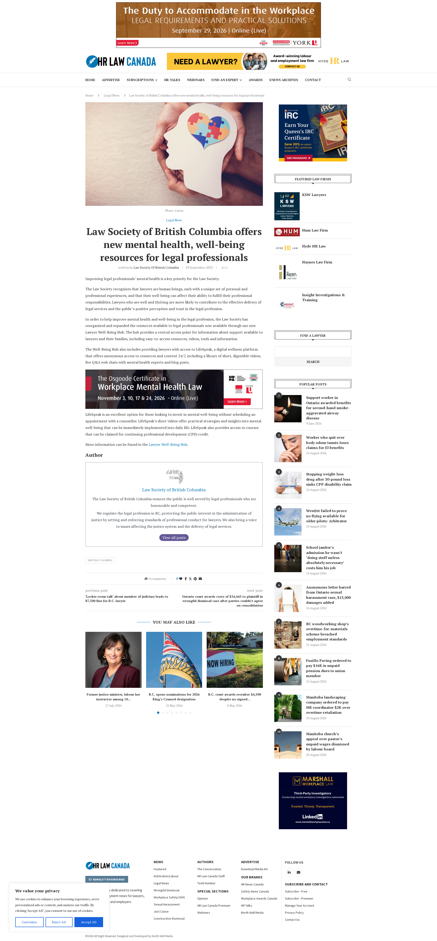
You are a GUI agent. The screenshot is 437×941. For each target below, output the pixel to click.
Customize (29, 922)
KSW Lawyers (314, 194)
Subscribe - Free (296, 891)
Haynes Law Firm (317, 262)
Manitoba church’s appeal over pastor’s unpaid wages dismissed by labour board (327, 741)
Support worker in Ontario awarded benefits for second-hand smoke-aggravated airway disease (328, 408)
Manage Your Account (299, 905)
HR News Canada (252, 884)
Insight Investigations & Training (323, 297)
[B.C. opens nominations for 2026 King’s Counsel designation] (174, 660)
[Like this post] (180, 578)
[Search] (349, 80)
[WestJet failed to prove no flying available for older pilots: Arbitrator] (288, 522)
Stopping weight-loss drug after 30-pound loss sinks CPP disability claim (329, 479)
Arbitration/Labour (166, 876)
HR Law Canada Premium (213, 905)
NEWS (158, 862)
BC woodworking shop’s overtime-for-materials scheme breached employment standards (327, 631)
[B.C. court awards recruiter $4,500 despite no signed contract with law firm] (235, 660)
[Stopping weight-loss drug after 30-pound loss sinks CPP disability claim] (288, 485)
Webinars (196, 80)
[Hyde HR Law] (259, 55)
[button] (91, 672)
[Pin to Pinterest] (195, 578)
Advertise (111, 80)
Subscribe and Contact (306, 884)
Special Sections (213, 891)
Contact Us (292, 919)
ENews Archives (283, 80)
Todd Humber (206, 883)
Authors (205, 862)
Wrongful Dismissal (166, 890)
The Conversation (209, 869)
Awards (256, 80)
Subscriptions (140, 80)
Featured (160, 869)
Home (90, 80)
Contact (313, 80)
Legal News (111, 95)
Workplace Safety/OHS (169, 897)
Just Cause (161, 911)
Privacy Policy (294, 912)
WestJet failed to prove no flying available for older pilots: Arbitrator (326, 515)
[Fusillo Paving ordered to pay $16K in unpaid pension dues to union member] (288, 671)
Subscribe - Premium (299, 898)
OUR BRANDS (251, 877)
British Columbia (100, 560)
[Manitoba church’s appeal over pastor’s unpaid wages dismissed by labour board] (288, 745)
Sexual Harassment (167, 904)
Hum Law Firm (315, 230)
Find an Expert (224, 80)
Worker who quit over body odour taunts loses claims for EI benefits (327, 442)
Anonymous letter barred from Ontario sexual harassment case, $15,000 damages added (328, 595)
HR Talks (172, 80)
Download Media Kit (254, 869)
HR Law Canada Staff (211, 876)
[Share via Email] (200, 578)
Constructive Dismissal (169, 918)
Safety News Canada (255, 891)
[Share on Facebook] (186, 578)
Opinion (202, 898)
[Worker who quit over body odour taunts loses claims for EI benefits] (288, 448)
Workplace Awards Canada (259, 898)
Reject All (59, 922)
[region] (59, 907)
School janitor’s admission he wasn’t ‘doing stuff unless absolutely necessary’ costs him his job (325, 557)
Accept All (89, 922)
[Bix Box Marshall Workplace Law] (313, 774)
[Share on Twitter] (190, 578)
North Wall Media (252, 912)
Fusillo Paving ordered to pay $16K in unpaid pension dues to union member (328, 668)
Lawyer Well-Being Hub (168, 444)
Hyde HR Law (314, 246)
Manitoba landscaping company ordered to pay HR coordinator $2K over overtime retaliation (328, 705)
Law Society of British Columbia (156, 267)
